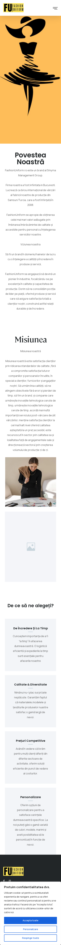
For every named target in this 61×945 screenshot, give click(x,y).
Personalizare (30, 929)
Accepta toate (30, 920)
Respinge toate (30, 937)
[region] (30, 913)
